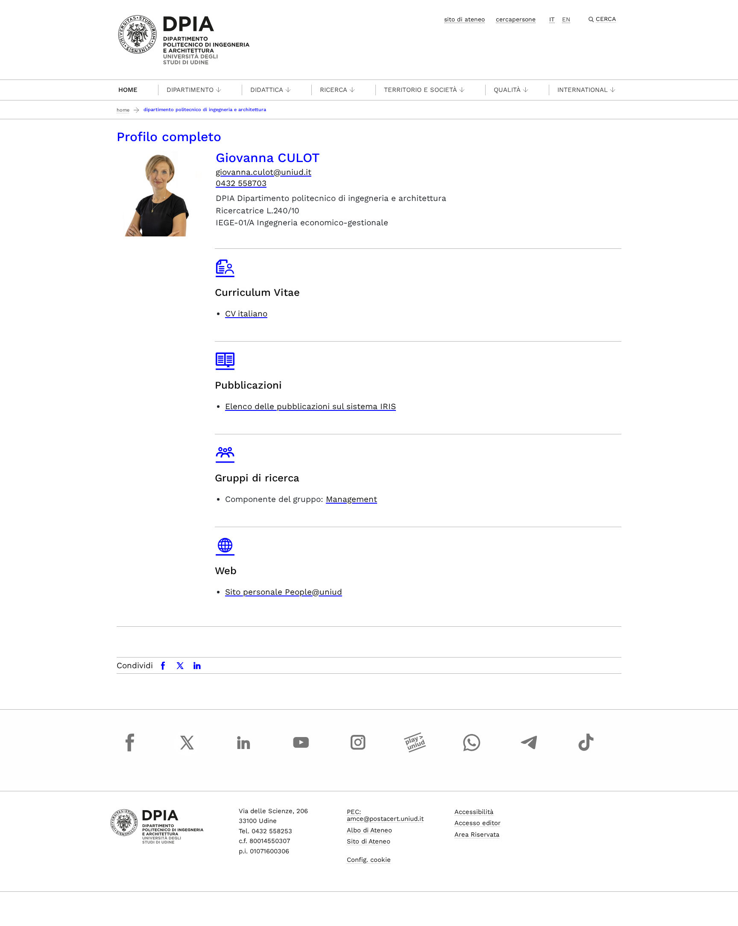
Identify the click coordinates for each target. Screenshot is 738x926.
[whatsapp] (472, 750)
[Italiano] (184, 39)
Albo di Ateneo (369, 830)
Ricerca (333, 90)
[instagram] (358, 750)
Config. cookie (369, 860)
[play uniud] (415, 750)
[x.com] (187, 750)
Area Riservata (476, 834)
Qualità (507, 90)
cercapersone (516, 19)
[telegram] (529, 750)
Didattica (266, 90)
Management (351, 499)
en (566, 19)
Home (128, 90)
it (552, 19)
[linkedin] (244, 750)
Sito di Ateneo (368, 841)
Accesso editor (477, 823)
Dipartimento (190, 90)
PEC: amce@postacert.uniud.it (385, 815)
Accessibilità (473, 812)
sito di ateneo (464, 19)
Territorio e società (420, 90)
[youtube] (301, 750)
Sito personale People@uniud (283, 592)
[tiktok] (586, 750)
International (582, 90)
